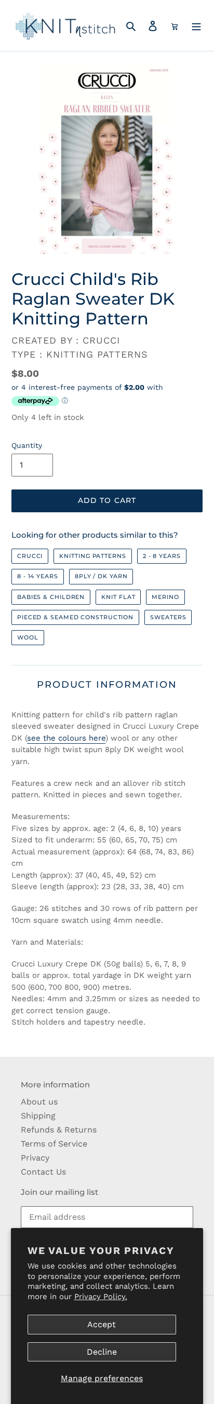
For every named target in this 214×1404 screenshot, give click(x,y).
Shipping (38, 1116)
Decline (102, 1352)
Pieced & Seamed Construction (75, 617)
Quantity (26, 445)
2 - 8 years (162, 556)
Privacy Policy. (100, 1296)
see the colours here (66, 738)
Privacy (35, 1158)
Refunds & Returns (59, 1130)
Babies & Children (51, 597)
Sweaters (168, 617)
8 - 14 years (37, 576)
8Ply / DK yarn (101, 576)
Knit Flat (118, 597)
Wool (27, 637)
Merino (165, 597)
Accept (101, 1324)
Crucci (30, 556)
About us (39, 1102)
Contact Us (43, 1172)
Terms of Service (54, 1144)
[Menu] (196, 25)
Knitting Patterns (92, 556)
